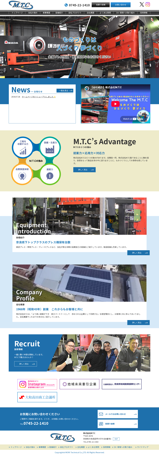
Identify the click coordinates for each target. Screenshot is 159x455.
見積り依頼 (100, 4)
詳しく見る (83, 169)
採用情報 (143, 12)
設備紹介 (59, 12)
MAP (116, 439)
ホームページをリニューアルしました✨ (39, 96)
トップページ (17, 12)
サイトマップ (142, 447)
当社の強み (32, 12)
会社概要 (90, 12)
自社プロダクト (74, 12)
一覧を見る (63, 90)
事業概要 (46, 12)
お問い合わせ (120, 4)
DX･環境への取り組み (125, 12)
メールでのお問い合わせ (115, 414)
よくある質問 (105, 12)
